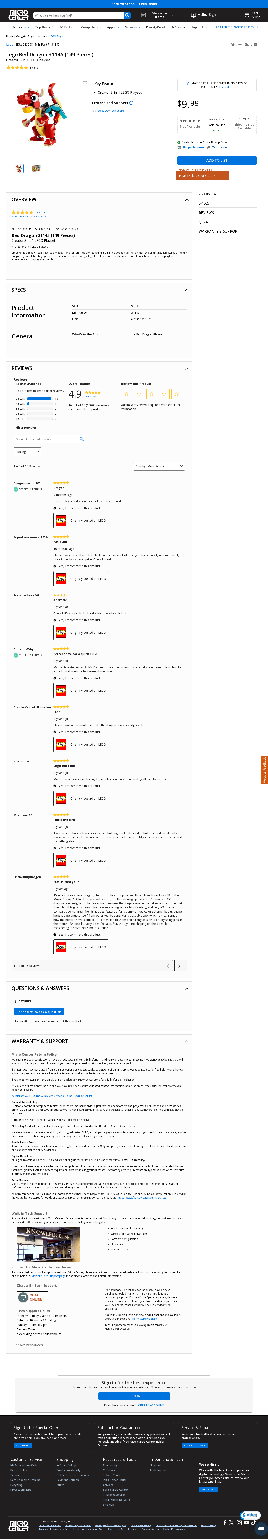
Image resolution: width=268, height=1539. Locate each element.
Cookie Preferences (174, 1528)
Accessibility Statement (78, 1525)
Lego (9, 44)
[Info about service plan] (131, 102)
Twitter (232, 1522)
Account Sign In (150, 1528)
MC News (178, 27)
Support (197, 27)
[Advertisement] (134, 1366)
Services (131, 27)
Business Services (114, 1495)
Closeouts (155, 1465)
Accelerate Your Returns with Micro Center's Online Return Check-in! (52, 1096)
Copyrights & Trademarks (122, 1528)
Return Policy (18, 1470)
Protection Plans (20, 1490)
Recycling (16, 1485)
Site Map (108, 1504)
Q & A (203, 222)
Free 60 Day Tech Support (110, 111)
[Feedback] (264, 769)
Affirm (60, 1485)
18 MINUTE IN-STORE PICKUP (237, 27)
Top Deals (42, 27)
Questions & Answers (40, 988)
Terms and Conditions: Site (54, 1528)
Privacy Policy (208, 1525)
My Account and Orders (25, 1465)
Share (249, 44)
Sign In (134, 1396)
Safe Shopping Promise (25, 1480)
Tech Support (158, 1470)
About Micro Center (50, 1525)
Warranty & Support (40, 1041)
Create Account (151, 1405)
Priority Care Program (144, 1318)
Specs (19, 289)
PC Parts (65, 27)
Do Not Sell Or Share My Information (176, 1525)
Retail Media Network (116, 1500)
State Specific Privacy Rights (110, 1525)
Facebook (224, 1522)
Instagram (239, 1522)
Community (110, 1465)
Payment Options (68, 1480)
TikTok (252, 1522)
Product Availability (69, 1470)
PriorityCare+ (156, 27)
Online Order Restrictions (73, 1475)
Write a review (20, 216)
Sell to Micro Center (115, 1490)
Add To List (217, 160)
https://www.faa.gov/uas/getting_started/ (142, 1197)
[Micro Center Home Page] (18, 13)
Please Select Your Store (196, 176)
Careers (108, 1485)
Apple (111, 27)
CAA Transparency (141, 1525)
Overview (24, 199)
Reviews (22, 368)
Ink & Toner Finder (114, 1480)
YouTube (246, 1522)
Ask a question (39, 216)
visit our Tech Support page (49, 1276)
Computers (89, 27)
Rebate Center (112, 1475)
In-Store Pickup (66, 1465)
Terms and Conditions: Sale (88, 1528)
